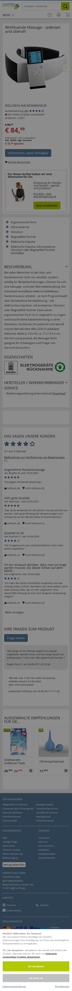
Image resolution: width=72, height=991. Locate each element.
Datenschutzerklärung (14, 986)
